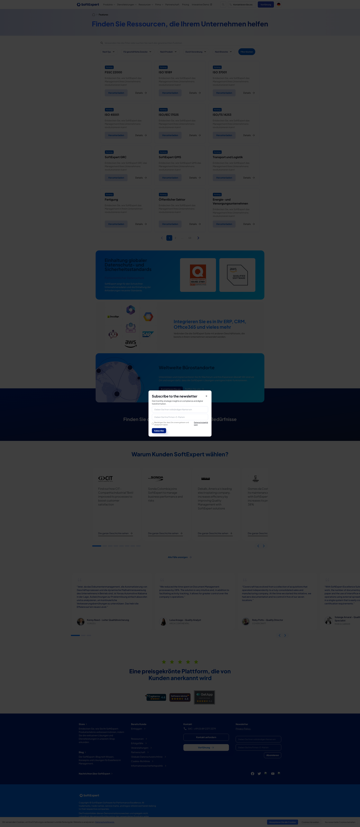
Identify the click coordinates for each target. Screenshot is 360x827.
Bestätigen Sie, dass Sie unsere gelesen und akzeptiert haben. (181, 423)
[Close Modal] (206, 396)
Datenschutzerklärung (201, 423)
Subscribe (159, 430)
